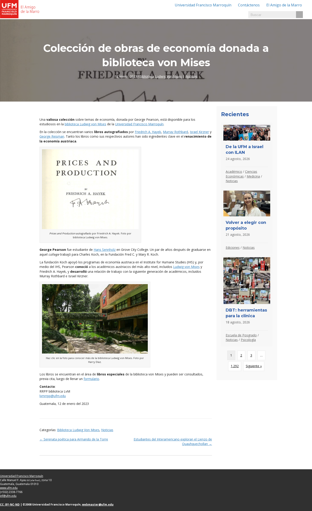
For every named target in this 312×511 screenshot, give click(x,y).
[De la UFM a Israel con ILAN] (246, 155)
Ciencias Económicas (241, 173)
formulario (91, 379)
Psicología (248, 340)
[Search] (299, 14)
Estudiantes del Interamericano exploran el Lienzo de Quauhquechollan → (173, 441)
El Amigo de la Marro (284, 5)
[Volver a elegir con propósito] (246, 221)
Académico (234, 171)
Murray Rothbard (175, 132)
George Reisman (52, 136)
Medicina (253, 176)
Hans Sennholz (105, 249)
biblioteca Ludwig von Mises (85, 124)
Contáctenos (249, 5)
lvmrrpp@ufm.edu (53, 396)
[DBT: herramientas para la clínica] (246, 301)
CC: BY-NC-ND (10, 504)
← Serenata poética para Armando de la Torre (74, 439)
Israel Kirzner (199, 132)
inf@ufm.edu (8, 496)
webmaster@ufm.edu (98, 504)
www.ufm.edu (9, 488)
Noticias (191, 76)
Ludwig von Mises (186, 267)
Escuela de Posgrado (241, 335)
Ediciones (233, 247)
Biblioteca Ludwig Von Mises (161, 76)
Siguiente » (254, 366)
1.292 (235, 366)
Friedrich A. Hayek (148, 132)
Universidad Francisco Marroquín (203, 5)
